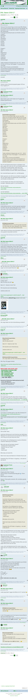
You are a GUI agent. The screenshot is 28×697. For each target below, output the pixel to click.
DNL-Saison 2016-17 (7, 12)
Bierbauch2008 (4, 315)
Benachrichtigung (3, 75)
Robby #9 (3, 329)
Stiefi (2, 424)
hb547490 (3, 19)
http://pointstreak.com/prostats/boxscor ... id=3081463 (11, 415)
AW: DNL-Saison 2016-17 (7, 95)
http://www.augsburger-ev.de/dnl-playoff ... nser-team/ (13, 295)
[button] (17, 17)
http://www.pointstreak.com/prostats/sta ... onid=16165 (11, 188)
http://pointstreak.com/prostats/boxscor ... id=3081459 (14, 399)
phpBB (11, 693)
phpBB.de (18, 694)
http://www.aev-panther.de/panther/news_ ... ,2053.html (11, 365)
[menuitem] (3, 6)
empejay (5, 624)
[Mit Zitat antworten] (24, 21)
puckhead (5, 273)
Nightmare (5, 585)
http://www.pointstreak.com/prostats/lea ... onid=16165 (14, 193)
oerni (2, 599)
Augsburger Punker (7, 91)
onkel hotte (6, 486)
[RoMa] (2, 199)
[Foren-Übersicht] (14, 2)
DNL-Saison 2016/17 (6, 80)
